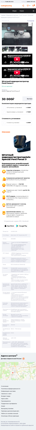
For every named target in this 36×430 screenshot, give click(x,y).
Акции (3, 406)
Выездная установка (7, 408)
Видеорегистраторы (12, 15)
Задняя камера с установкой (19, 112)
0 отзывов (30, 21)
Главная (3, 15)
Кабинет (23, 6)
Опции (14, 11)
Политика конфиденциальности (10, 388)
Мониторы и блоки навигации (10, 416)
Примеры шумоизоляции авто (10, 411)
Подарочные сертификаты (9, 403)
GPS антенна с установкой (19, 107)
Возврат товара (5, 396)
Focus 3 (25, 15)
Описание (6, 132)
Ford (20, 15)
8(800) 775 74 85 (31, 1)
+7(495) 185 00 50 (9, 1)
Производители (6, 401)
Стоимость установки (19, 122)
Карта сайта (4, 398)
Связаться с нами (6, 393)
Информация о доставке (8, 391)
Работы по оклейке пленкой (9, 413)
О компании (4, 386)
